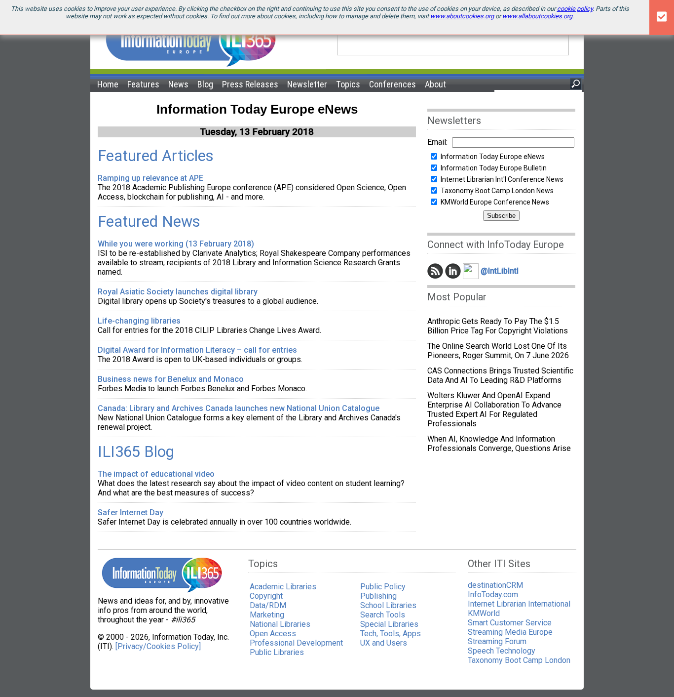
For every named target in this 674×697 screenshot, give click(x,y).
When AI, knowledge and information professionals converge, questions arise (499, 443)
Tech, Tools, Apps (390, 633)
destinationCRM (495, 585)
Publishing (378, 596)
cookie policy (575, 8)
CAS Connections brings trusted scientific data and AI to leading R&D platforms (500, 375)
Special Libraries (389, 624)
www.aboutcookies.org (462, 16)
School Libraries (388, 605)
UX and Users (383, 643)
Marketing (267, 614)
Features (143, 84)
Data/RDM (268, 605)
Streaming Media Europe (510, 632)
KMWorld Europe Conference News (495, 202)
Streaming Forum (497, 641)
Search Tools (382, 614)
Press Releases (250, 84)
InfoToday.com (493, 594)
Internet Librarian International (519, 604)
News (178, 84)
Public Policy (383, 586)
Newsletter (307, 84)
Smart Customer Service (510, 622)
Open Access (273, 633)
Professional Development (296, 643)
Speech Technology (501, 651)
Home (107, 84)
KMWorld (484, 613)
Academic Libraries (283, 586)
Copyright (266, 596)
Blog (205, 84)
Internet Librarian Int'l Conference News (502, 179)
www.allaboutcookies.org (537, 16)
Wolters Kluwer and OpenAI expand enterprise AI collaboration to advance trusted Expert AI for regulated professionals (494, 409)
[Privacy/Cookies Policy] (158, 646)
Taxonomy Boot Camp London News (497, 191)
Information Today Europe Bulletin (494, 168)
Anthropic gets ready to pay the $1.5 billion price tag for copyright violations (497, 326)
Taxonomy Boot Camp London (519, 660)
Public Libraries (277, 652)
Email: (437, 142)
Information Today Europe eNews (493, 157)
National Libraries (280, 624)
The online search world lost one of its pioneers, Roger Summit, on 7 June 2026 (498, 350)
